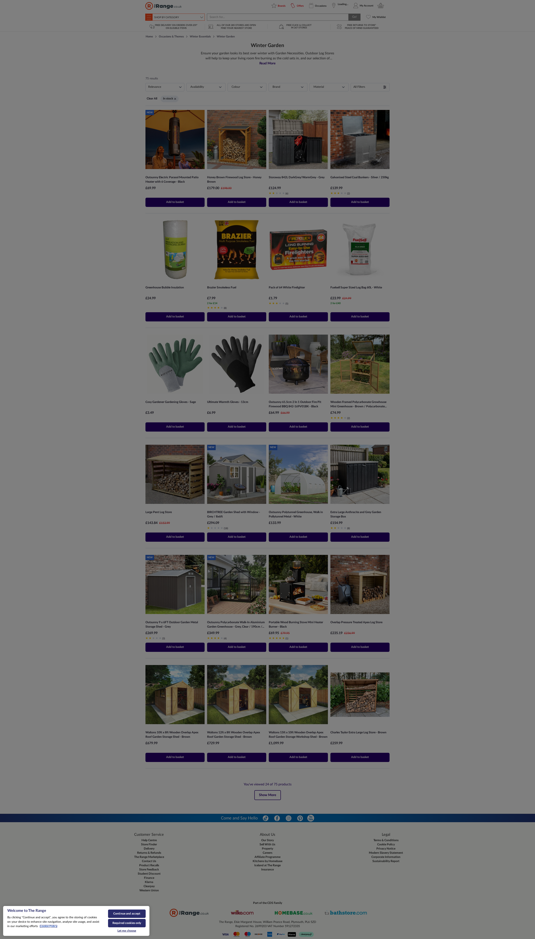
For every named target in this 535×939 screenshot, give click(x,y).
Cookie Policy (48, 926)
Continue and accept (126, 913)
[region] (76, 921)
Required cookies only (126, 923)
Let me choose (126, 930)
